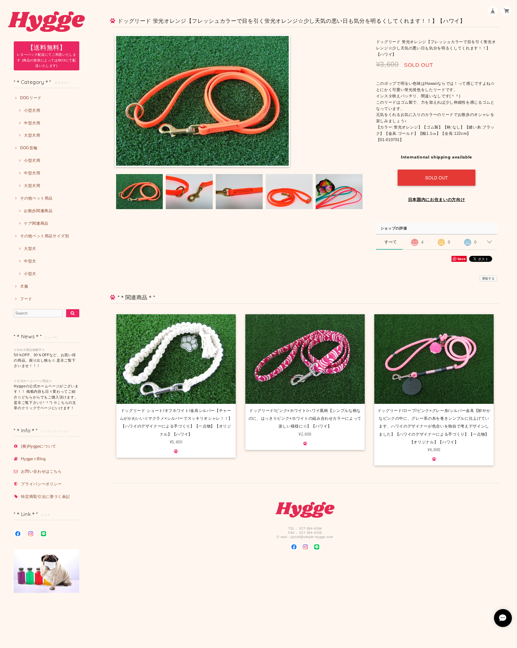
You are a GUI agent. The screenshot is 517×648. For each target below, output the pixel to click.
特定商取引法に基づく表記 (45, 496)
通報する (488, 278)
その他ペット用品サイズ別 (44, 236)
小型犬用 (32, 110)
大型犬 (30, 248)
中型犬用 (32, 123)
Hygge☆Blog (33, 459)
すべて (390, 242)
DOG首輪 (28, 148)
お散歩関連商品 (38, 211)
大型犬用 (32, 135)
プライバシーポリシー (41, 484)
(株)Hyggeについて (38, 446)
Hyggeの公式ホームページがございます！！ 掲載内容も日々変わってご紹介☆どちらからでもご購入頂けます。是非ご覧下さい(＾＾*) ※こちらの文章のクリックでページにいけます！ (46, 397)
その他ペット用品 (36, 198)
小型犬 (30, 273)
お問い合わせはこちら (41, 471)
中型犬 (30, 261)
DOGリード (31, 98)
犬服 (24, 286)
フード (26, 299)
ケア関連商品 (36, 223)
